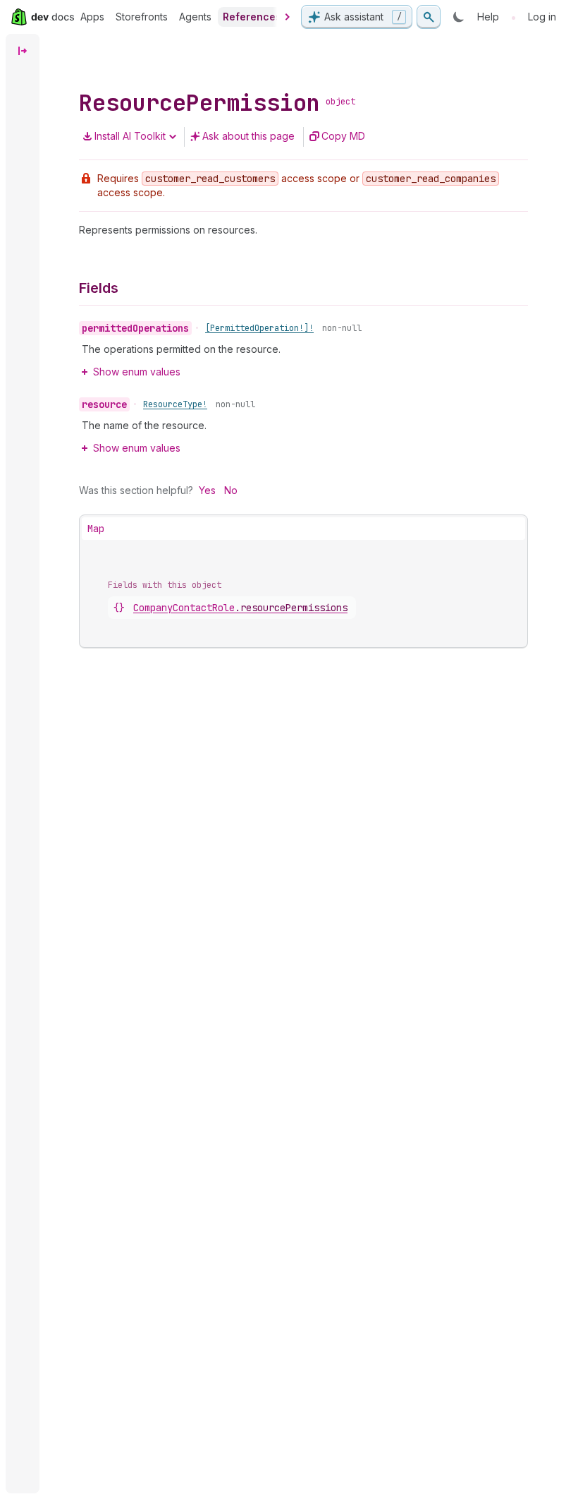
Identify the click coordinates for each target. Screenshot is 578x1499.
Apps (92, 17)
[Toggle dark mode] (459, 17)
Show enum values (136, 372)
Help (488, 17)
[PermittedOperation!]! (259, 328)
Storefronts (142, 17)
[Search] (429, 17)
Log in (542, 17)
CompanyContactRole (240, 607)
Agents (195, 17)
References (252, 17)
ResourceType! (175, 404)
